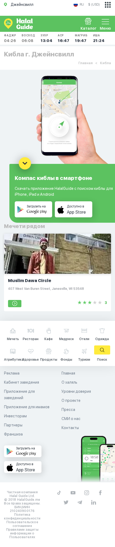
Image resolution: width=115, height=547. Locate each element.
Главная (85, 63)
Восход (28, 38)
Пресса (68, 409)
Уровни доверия (76, 391)
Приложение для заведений (19, 394)
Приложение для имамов (26, 407)
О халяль (69, 382)
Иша (99, 38)
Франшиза (13, 434)
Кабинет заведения (21, 382)
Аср (64, 38)
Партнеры (13, 425)
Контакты (70, 428)
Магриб (81, 38)
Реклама (12, 373)
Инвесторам (15, 416)
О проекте (71, 400)
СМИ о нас (71, 419)
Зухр (46, 38)
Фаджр (10, 38)
